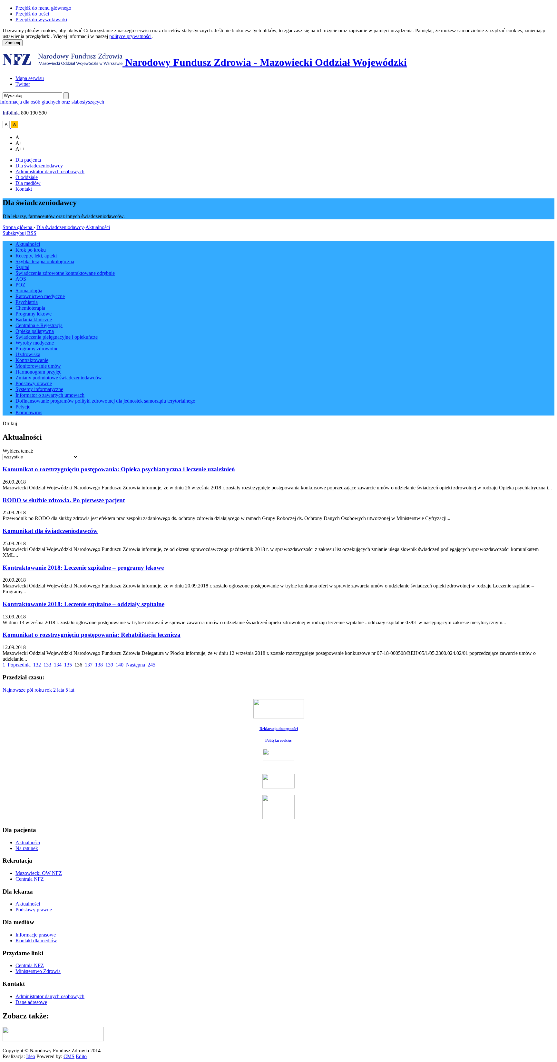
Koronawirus (28, 412)
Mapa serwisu (29, 78)
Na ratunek (26, 848)
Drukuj (10, 423)
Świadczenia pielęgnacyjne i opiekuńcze (56, 337)
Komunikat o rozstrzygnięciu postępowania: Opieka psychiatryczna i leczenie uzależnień (119, 469)
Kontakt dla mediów (36, 940)
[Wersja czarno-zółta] (14, 126)
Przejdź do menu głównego (43, 8)
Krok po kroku (30, 250)
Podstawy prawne (33, 383)
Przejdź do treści (32, 13)
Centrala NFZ (29, 879)
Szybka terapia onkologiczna (44, 261)
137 (89, 664)
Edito (81, 1056)
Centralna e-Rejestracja (39, 325)
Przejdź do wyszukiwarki (41, 19)
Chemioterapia (30, 308)
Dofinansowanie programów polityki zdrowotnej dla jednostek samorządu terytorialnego (105, 401)
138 (99, 664)
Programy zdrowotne (36, 348)
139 (109, 664)
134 (58, 664)
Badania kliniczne (33, 319)
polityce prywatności (130, 36)
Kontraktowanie (31, 360)
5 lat (69, 690)
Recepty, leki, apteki (36, 255)
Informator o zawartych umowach (49, 395)
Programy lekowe (33, 313)
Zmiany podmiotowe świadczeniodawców (58, 377)
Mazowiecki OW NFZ (38, 873)
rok (49, 690)
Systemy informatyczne (39, 389)
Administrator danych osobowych (49, 171)
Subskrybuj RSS (19, 233)
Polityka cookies (278, 740)
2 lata (59, 690)
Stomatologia (28, 290)
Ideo (30, 1056)
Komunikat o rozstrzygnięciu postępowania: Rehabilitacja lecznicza (92, 634)
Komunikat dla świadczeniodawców (50, 530)
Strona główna (18, 227)
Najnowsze (15, 690)
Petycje (22, 406)
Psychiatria (26, 302)
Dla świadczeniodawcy (39, 165)
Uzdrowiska (27, 354)
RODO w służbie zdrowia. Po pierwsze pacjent (64, 500)
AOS (20, 279)
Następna (135, 664)
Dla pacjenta (28, 160)
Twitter (22, 84)
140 (119, 664)
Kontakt (23, 189)
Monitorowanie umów (38, 366)
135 (68, 664)
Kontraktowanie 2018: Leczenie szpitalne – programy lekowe (83, 567)
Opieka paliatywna (34, 331)
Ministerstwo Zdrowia (38, 971)
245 (151, 664)
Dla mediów (28, 183)
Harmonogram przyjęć (38, 372)
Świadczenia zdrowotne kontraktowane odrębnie (65, 273)
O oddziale (26, 177)
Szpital (22, 267)
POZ (20, 284)
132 (37, 664)
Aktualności (97, 227)
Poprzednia (19, 664)
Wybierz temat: (18, 451)
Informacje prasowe (35, 934)
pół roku (36, 690)
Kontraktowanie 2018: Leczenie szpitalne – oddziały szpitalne (83, 604)
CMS (69, 1056)
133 (47, 664)
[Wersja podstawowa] (7, 126)
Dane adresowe (31, 1002)
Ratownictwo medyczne (40, 296)
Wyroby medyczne (34, 343)
